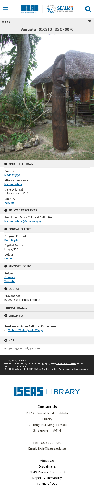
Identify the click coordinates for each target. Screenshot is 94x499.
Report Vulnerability (47, 477)
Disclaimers (47, 466)
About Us (47, 460)
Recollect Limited (49, 369)
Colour (8, 258)
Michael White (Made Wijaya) (26, 330)
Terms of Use (24, 360)
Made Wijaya (12, 175)
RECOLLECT (9, 369)
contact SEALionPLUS (66, 363)
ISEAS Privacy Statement (47, 472)
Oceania (9, 277)
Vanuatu (9, 203)
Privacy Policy (10, 360)
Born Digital (11, 240)
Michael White (13, 184)
